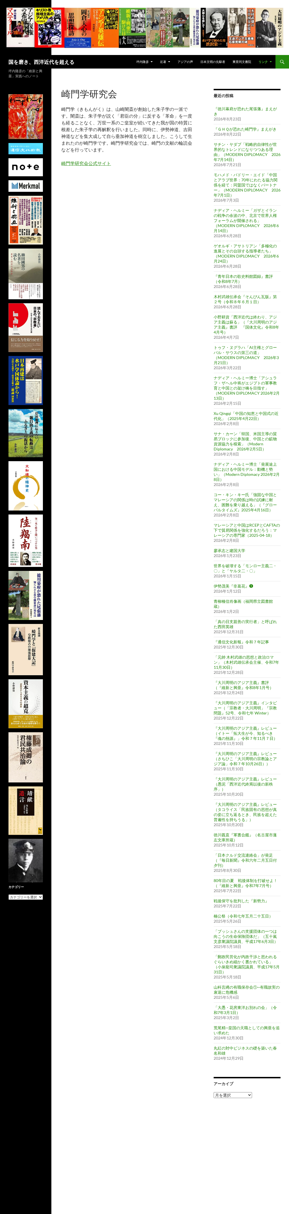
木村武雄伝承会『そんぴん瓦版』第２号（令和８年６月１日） (245, 299)
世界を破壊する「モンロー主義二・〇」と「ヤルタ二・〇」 (245, 568)
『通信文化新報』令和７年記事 (241, 641)
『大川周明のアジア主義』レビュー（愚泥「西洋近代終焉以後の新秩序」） (245, 784)
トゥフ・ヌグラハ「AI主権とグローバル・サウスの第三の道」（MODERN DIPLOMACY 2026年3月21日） (246, 355)
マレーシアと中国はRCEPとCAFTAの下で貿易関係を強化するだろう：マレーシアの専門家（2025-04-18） (247, 530)
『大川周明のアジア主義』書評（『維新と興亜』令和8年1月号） (243, 685)
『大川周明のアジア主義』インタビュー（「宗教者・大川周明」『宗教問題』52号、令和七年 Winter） (245, 707)
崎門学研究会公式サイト (86, 163)
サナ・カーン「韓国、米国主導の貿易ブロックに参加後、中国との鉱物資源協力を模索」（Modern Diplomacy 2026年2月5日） (245, 441)
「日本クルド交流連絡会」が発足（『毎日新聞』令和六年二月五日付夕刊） (245, 860)
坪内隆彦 (142, 61)
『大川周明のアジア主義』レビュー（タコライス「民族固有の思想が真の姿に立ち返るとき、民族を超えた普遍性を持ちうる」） (245, 812)
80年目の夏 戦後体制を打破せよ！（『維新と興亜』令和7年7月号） (245, 883)
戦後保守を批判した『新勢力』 (241, 900)
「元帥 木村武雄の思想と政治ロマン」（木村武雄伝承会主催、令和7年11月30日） (246, 662)
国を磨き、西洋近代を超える (41, 62)
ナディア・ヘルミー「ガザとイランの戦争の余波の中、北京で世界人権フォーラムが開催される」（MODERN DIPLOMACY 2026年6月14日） (246, 220)
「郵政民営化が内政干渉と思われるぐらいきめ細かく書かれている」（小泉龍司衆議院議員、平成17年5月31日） (247, 964)
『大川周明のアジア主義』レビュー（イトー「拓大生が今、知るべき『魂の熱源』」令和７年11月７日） (245, 733)
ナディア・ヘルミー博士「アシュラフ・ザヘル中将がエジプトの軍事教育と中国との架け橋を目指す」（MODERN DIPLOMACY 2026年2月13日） (247, 388)
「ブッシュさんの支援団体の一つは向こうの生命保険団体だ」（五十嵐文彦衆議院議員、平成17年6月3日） (246, 936)
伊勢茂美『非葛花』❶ (233, 586)
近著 (163, 61)
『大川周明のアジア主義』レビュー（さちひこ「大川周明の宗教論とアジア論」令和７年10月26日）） (245, 758)
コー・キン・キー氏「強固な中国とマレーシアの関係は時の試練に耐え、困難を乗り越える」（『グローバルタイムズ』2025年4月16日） (245, 502)
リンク (263, 61)
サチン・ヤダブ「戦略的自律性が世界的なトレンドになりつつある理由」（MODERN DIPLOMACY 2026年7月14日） (247, 152)
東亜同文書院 (242, 61)
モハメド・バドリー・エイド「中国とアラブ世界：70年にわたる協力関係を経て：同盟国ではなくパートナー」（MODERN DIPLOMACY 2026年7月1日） (247, 184)
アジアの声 (185, 61)
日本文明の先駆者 (212, 61)
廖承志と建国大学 (229, 550)
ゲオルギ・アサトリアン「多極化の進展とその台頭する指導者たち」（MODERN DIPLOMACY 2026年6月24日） (246, 253)
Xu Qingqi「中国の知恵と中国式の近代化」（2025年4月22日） (246, 416)
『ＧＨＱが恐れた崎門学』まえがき (245, 129)
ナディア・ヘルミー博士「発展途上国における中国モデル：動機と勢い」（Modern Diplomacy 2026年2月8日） (247, 472)
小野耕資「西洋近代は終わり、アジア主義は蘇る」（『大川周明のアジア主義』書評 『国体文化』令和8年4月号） (246, 325)
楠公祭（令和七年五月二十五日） (243, 916)
